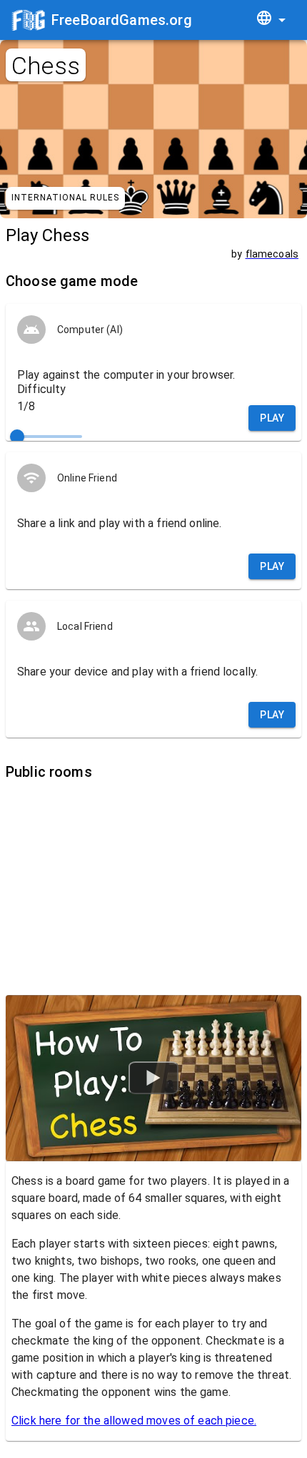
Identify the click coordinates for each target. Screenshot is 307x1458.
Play (272, 418)
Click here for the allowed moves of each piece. (133, 1420)
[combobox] (271, 20)
